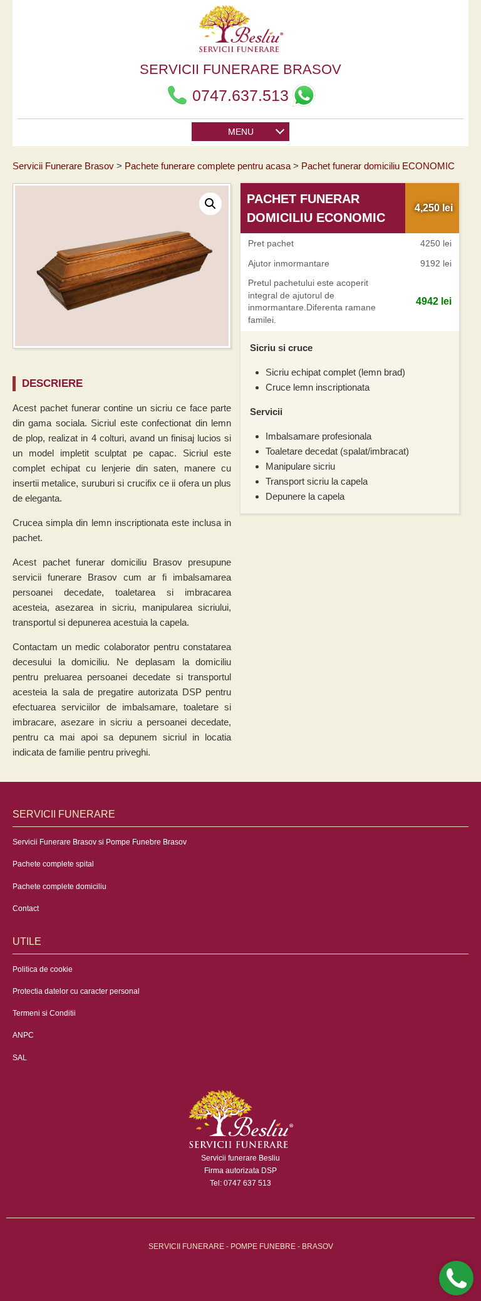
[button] (210, 203)
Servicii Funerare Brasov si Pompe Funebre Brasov (100, 842)
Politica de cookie (43, 969)
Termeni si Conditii (44, 1013)
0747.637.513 (240, 95)
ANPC (23, 1035)
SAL (20, 1057)
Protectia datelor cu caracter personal (76, 991)
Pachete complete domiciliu (59, 886)
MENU (241, 132)
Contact (26, 908)
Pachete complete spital (53, 864)
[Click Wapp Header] (303, 95)
